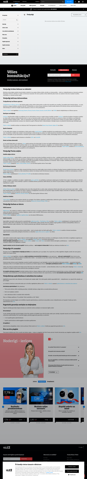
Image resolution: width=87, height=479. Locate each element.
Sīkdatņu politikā (49, 472)
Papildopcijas (73, 474)
